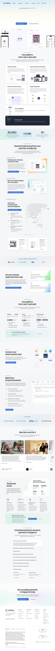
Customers (33, 3)
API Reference (37, 611)
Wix (27, 616)
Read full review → (5, 463)
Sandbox (36, 615)
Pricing (38, 3)
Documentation (37, 613)
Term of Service (45, 613)
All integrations (29, 618)
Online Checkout (21, 611)
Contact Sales (43, 3)
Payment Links (20, 615)
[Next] (53, 457)
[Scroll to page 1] (27, 473)
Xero (27, 615)
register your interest (28, 543)
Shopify (27, 611)
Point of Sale (20, 613)
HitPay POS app (44, 327)
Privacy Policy (45, 615)
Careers (44, 611)
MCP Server (37, 618)
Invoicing (19, 616)
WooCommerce (29, 613)
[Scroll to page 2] (28, 473)
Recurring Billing (21, 618)
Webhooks (36, 616)
